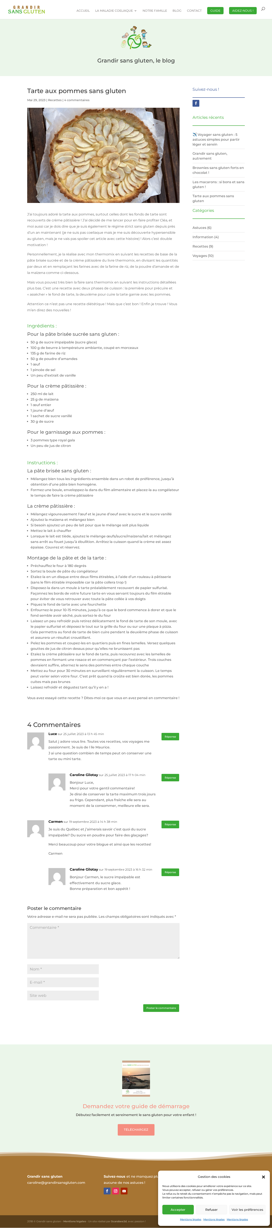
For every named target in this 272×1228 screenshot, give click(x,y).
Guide (215, 11)
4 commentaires (76, 100)
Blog (177, 11)
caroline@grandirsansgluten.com (56, 1183)
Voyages (200, 256)
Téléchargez (136, 1130)
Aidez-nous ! (243, 11)
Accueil (83, 11)
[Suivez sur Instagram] (115, 1191)
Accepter (178, 1210)
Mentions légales (190, 1219)
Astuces (199, 227)
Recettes (55, 100)
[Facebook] (196, 103)
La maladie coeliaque (114, 11)
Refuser (211, 1210)
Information (203, 237)
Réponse (170, 736)
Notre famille (155, 11)
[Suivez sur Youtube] (124, 1191)
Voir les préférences (247, 1210)
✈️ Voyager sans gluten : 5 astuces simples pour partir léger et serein (216, 139)
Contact (194, 11)
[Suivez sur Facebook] (107, 1191)
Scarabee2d (119, 1221)
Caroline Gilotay (84, 775)
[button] (263, 1177)
